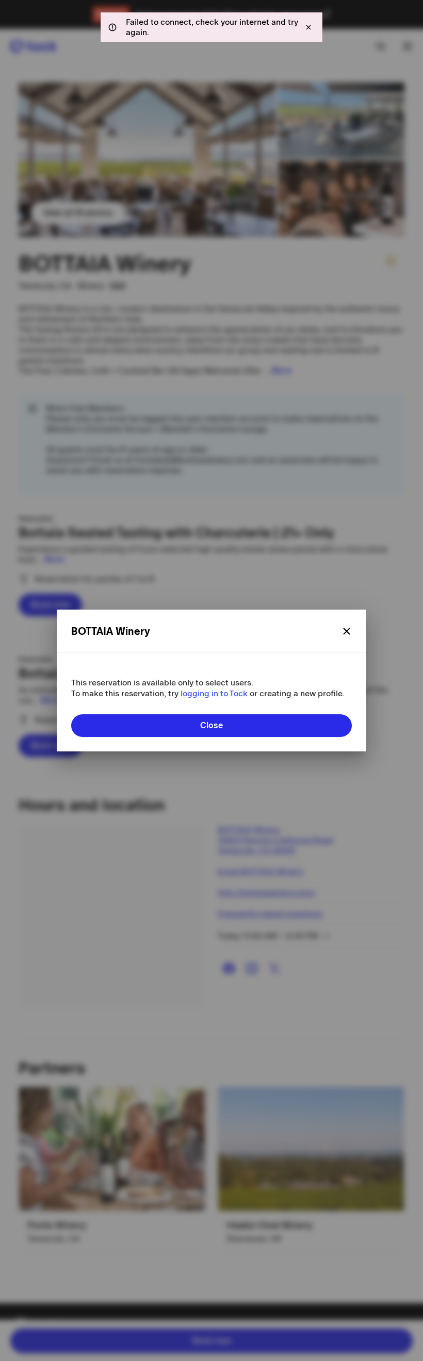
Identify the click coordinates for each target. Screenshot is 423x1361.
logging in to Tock (214, 693)
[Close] (346, 631)
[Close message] (308, 27)
